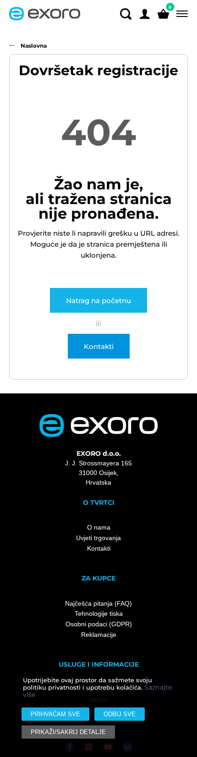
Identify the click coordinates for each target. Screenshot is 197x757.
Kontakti (99, 346)
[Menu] (180, 14)
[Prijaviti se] (144, 13)
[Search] (125, 13)
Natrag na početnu (98, 300)
